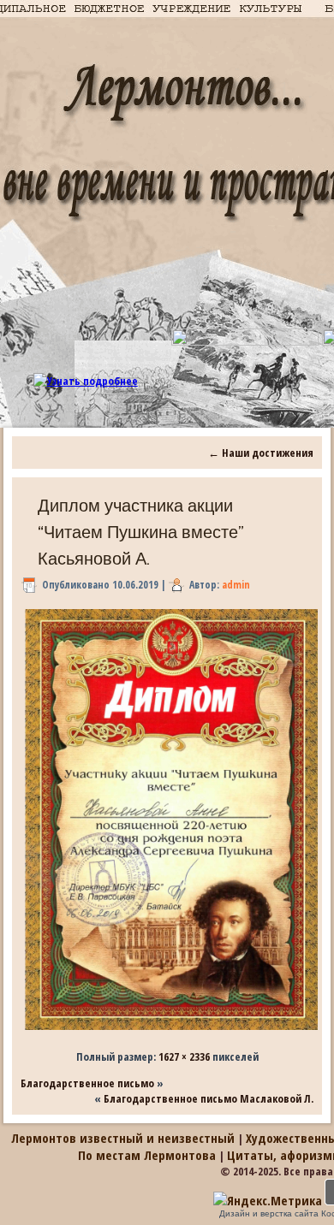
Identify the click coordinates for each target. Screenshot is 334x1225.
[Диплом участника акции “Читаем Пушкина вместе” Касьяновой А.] (171, 1030)
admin (236, 584)
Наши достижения (260, 452)
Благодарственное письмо (87, 1083)
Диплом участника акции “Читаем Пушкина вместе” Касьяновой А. (141, 532)
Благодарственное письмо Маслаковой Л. (208, 1098)
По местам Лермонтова (147, 1154)
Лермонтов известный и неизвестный (123, 1137)
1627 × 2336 (184, 1056)
